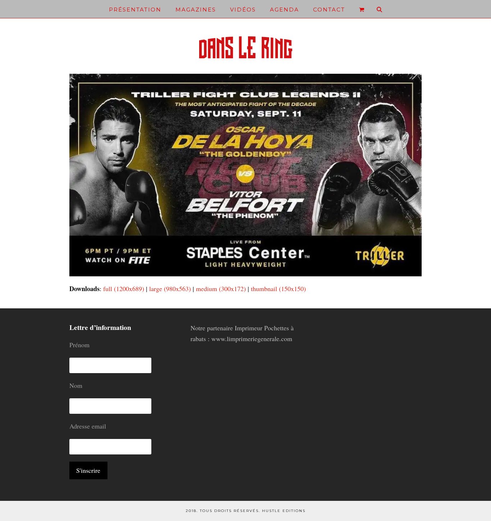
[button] (361, 9)
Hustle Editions (284, 510)
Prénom (79, 344)
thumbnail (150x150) (278, 288)
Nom (75, 385)
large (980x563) (170, 288)
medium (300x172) (221, 288)
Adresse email (87, 426)
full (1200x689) (123, 288)
